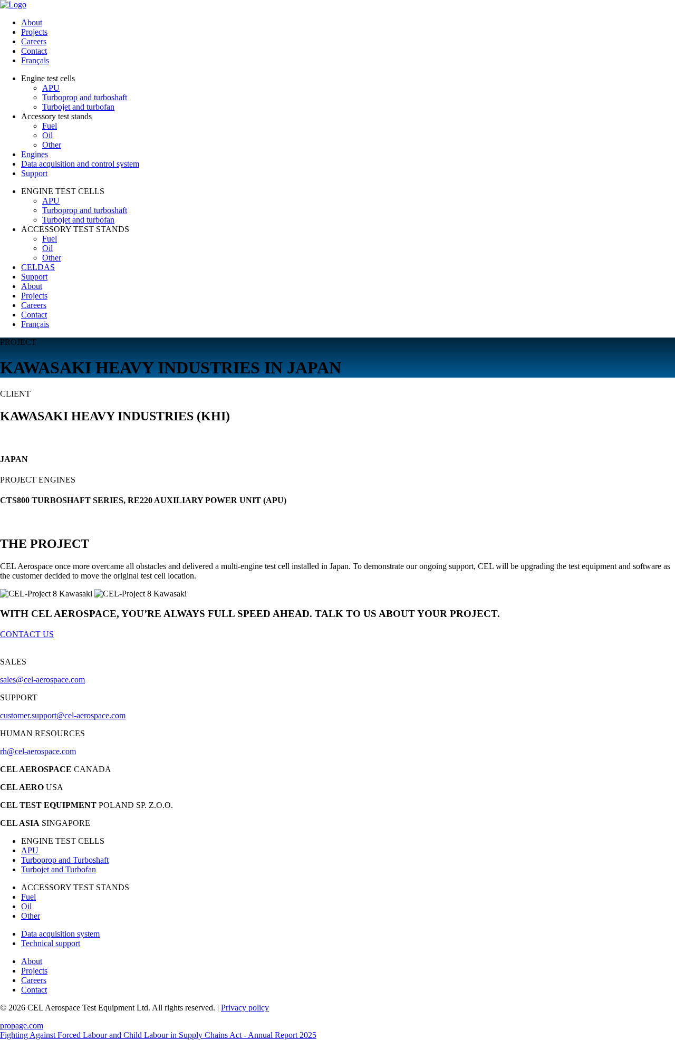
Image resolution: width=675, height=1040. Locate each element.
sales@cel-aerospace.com (42, 679)
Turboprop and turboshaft (84, 97)
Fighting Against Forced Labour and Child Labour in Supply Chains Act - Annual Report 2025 (158, 1035)
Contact (34, 50)
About (31, 22)
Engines (34, 154)
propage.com (21, 1025)
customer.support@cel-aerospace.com (63, 715)
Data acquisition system (60, 933)
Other (51, 144)
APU (51, 87)
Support (34, 173)
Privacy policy (245, 1007)
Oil (47, 135)
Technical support (50, 943)
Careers (33, 41)
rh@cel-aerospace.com (38, 751)
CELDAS (38, 267)
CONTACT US (27, 634)
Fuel (49, 125)
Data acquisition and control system (80, 163)
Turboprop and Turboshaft (65, 859)
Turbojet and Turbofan (58, 869)
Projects (34, 31)
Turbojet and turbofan (78, 106)
